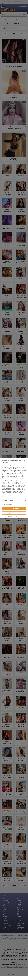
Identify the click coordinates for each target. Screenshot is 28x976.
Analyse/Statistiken (10, 500)
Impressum (18, 516)
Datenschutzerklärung (17, 478)
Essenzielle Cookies (10, 496)
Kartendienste (8, 504)
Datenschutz (10, 516)
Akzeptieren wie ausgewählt (14, 513)
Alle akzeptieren (14, 508)
